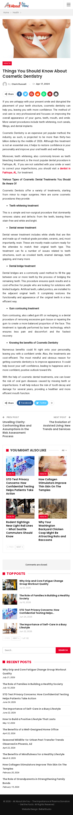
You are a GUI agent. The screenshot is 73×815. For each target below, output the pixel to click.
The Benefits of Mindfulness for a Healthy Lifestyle (34, 754)
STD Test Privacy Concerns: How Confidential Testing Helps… (39, 611)
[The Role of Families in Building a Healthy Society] (10, 599)
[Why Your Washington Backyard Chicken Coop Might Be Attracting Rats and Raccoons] (53, 509)
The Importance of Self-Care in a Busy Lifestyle (43, 626)
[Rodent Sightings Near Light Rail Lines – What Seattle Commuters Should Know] (20, 509)
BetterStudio (45, 809)
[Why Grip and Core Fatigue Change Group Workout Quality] (10, 584)
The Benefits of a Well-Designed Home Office (31, 729)
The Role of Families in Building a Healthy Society (44, 597)
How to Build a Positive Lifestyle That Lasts (29, 719)
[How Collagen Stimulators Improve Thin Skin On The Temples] (53, 466)
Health (7, 63)
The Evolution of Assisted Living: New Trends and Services (56, 425)
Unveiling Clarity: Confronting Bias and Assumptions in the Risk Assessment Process (17, 429)
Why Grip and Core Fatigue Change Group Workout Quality (41, 582)
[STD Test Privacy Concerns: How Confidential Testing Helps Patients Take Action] (20, 466)
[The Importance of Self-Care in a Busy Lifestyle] (10, 628)
